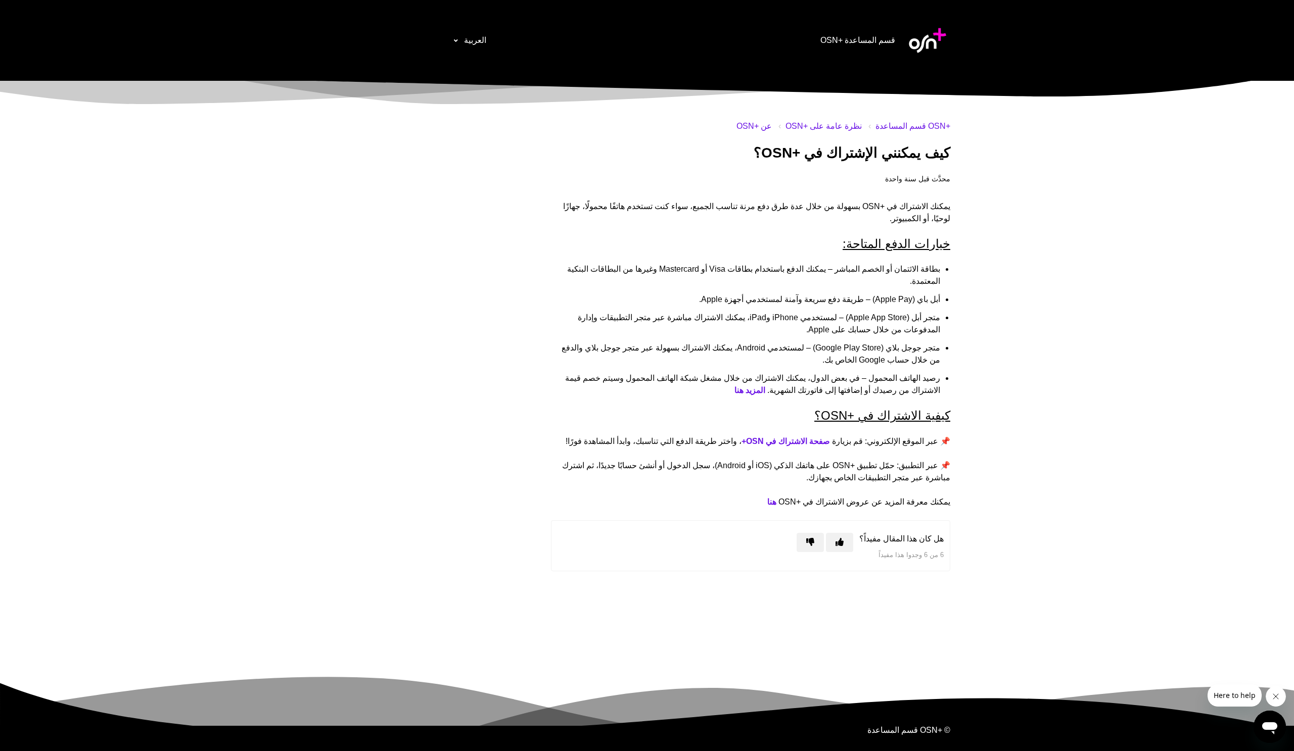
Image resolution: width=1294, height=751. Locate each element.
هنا (771, 501)
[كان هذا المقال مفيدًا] (839, 542)
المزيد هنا (749, 390)
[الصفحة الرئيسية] (927, 40)
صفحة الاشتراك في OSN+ (786, 441)
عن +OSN (754, 126)
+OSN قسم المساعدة (912, 126)
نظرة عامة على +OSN (823, 126)
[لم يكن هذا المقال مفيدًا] (810, 542)
